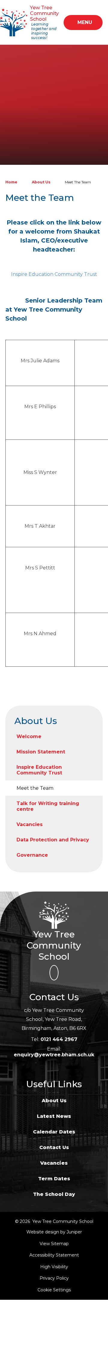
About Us (41, 182)
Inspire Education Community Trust (54, 274)
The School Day (54, 1194)
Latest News (54, 1116)
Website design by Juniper (54, 1232)
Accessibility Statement (54, 1255)
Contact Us (54, 1147)
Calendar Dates (54, 1132)
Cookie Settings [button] (54, 1290)
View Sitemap (54, 1243)
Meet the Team (78, 182)
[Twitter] (54, 973)
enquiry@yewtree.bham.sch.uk (54, 1055)
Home (11, 182)
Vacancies (54, 1163)
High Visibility (54, 1266)
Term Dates (54, 1178)
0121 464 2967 (58, 1039)
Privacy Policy (54, 1278)
